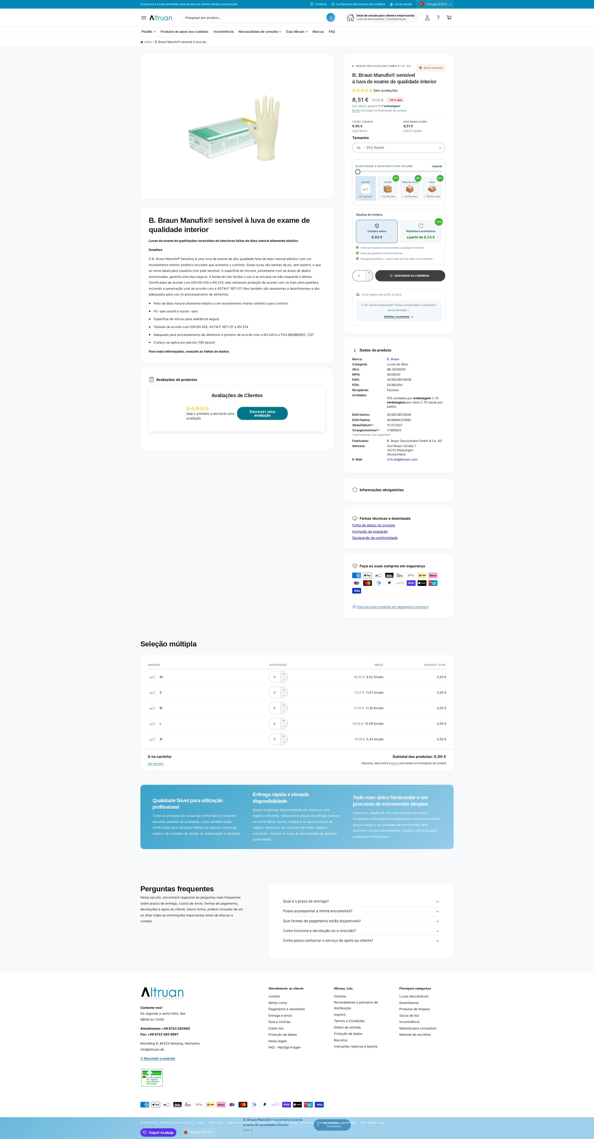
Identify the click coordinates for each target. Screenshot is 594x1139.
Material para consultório (417, 1028)
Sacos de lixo (409, 1015)
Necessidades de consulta (258, 32)
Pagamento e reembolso (286, 1009)
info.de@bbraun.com (402, 459)
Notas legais (277, 1041)
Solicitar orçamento (397, 316)
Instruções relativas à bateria (356, 1046)
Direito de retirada (347, 1027)
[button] (143, 17)
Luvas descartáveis (414, 996)
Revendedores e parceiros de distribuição (356, 1005)
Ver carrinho (155, 763)
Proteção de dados (282, 1034)
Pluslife (147, 32)
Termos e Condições (349, 1021)
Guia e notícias (279, 1022)
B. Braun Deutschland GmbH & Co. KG (381, 66)
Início (148, 42)
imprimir (340, 1014)
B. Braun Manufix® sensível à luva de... (181, 42)
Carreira (340, 996)
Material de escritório (415, 1034)
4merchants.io (182, 1122)
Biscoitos (340, 1040)
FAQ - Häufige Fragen (284, 1047)
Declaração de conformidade (374, 538)
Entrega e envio (280, 1015)
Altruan (154, 1122)
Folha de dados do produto (373, 525)
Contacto (321, 4)
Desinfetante (409, 1003)
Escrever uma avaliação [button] (262, 413)
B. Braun (393, 359)
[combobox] (258, 17)
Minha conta (277, 1003)
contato (274, 996)
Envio (355, 110)
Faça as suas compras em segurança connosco (392, 607)
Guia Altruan (295, 32)
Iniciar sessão (403, 4)
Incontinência (409, 1022)
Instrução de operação (369, 531)
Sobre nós (276, 1028)
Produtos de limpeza (414, 1009)
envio (394, 763)
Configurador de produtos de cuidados (360, 4)
